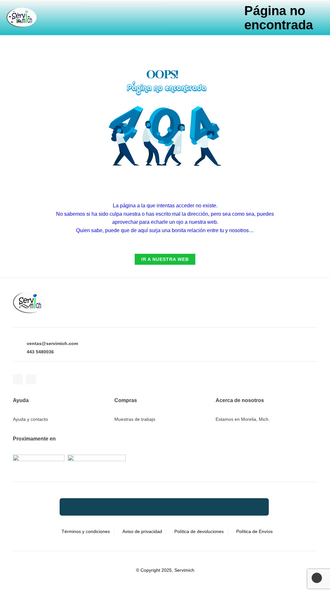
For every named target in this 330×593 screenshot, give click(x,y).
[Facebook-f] (18, 379)
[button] (112, 14)
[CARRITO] (93, 14)
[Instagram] (31, 379)
